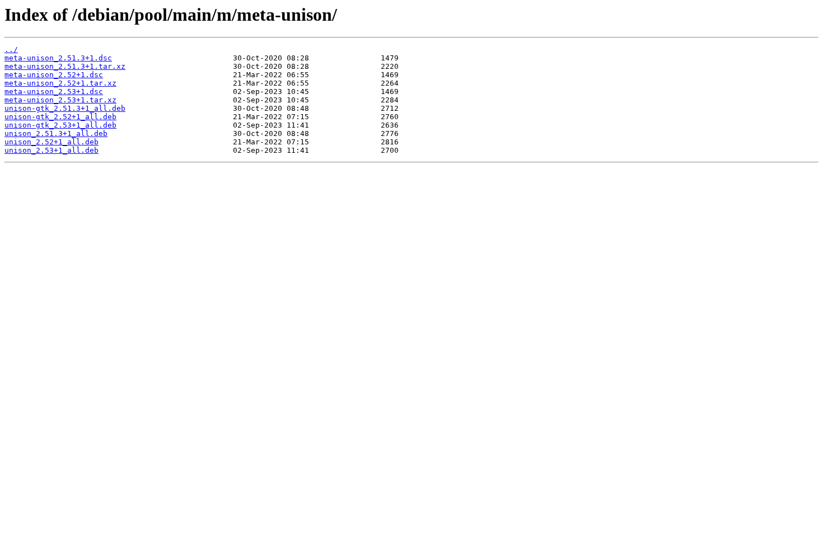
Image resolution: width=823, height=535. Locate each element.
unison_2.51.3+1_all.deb (55, 133)
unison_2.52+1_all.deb (51, 142)
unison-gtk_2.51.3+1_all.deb (64, 108)
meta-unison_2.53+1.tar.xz (60, 100)
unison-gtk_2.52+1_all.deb (60, 116)
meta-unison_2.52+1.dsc (53, 75)
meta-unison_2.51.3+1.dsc (58, 58)
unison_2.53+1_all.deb (51, 150)
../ (11, 49)
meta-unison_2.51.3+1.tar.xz (64, 66)
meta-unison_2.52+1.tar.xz (60, 83)
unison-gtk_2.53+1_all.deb (60, 125)
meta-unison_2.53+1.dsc (53, 91)
